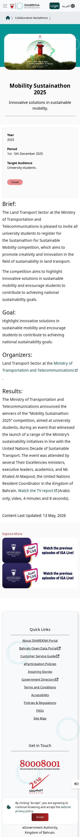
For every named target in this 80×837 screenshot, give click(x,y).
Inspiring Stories (40, 672)
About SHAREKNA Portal (40, 640)
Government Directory (38, 679)
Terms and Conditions (40, 687)
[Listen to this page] (76, 784)
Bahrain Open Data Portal (38, 648)
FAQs (40, 710)
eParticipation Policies (40, 664)
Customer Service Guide (38, 656)
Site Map (40, 718)
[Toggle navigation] (5, 6)
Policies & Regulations (40, 703)
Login (54, 6)
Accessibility (40, 695)
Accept (40, 817)
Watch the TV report (35, 490)
